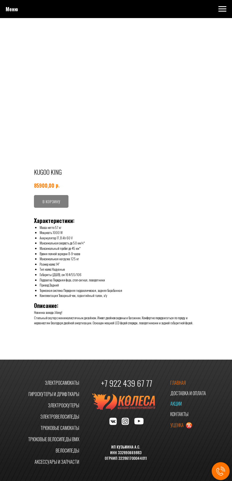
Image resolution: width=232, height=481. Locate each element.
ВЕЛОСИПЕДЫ (67, 450)
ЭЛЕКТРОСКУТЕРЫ (63, 405)
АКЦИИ (176, 403)
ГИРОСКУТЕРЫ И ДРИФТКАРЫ (54, 394)
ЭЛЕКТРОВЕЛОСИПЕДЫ (59, 416)
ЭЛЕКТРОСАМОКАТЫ (62, 382)
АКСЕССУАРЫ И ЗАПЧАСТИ (57, 461)
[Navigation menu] (222, 9)
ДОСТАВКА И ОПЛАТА (188, 393)
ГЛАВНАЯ (178, 382)
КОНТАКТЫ (179, 414)
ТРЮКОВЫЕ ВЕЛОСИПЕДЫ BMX (53, 439)
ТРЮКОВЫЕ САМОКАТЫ (59, 428)
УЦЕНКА (177, 425)
